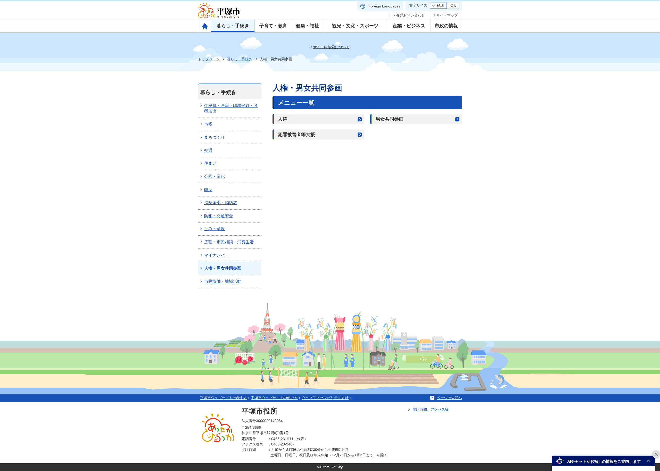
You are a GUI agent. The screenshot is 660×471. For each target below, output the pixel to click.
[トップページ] (204, 26)
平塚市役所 (260, 411)
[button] (603, 461)
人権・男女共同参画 (222, 268)
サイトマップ (447, 15)
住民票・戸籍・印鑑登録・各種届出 (231, 108)
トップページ (209, 59)
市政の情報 (446, 25)
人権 (282, 119)
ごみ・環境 (214, 229)
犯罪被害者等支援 (296, 134)
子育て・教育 (273, 25)
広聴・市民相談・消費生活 (229, 242)
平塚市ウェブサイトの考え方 (223, 398)
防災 (208, 189)
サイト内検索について (331, 47)
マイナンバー (216, 255)
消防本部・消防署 (220, 203)
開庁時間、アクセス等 (430, 409)
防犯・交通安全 (218, 216)
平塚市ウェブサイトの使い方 (274, 398)
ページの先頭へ (449, 398)
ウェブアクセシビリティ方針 (325, 398)
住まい (210, 163)
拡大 (453, 6)
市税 (208, 124)
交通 (208, 150)
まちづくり (214, 137)
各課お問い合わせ (410, 15)
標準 (440, 6)
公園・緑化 (214, 176)
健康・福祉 (307, 25)
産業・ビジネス (409, 25)
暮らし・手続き (233, 25)
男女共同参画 (389, 119)
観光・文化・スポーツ (355, 25)
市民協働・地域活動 (222, 281)
